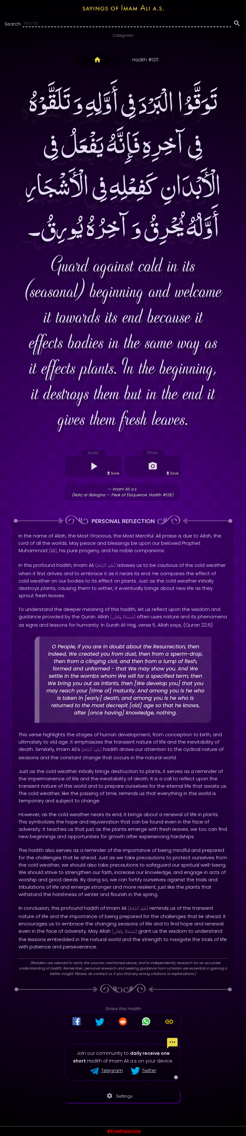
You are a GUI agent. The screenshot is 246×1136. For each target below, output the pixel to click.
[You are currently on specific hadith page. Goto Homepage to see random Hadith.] (97, 59)
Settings (119, 1096)
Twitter (149, 1070)
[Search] (237, 24)
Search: (12, 24)
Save (115, 473)
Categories (123, 35)
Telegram (112, 1070)
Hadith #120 (145, 60)
